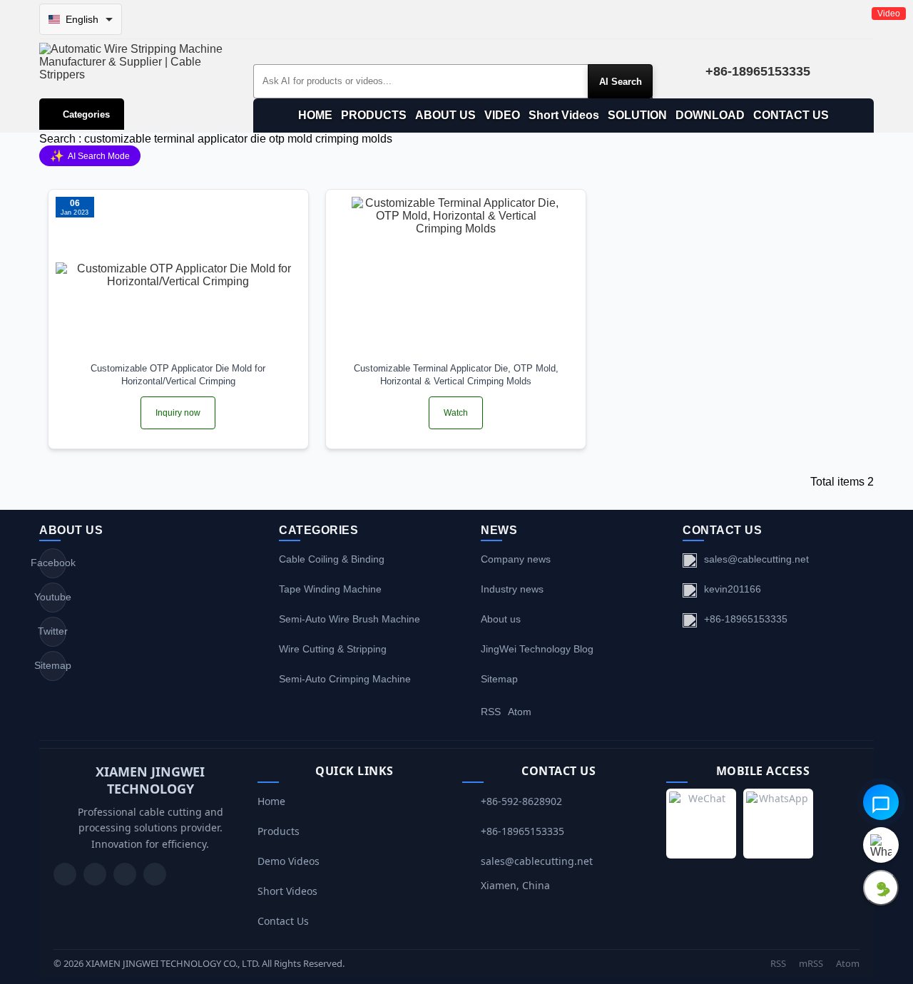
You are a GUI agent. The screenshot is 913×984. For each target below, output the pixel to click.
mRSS (811, 963)
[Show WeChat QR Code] (881, 888)
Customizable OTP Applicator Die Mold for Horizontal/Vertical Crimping (178, 374)
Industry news (512, 589)
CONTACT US (791, 115)
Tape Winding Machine (330, 589)
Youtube (52, 597)
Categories (86, 114)
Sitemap (52, 665)
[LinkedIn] (124, 874)
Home (271, 801)
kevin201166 (732, 589)
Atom (519, 711)
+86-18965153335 (745, 619)
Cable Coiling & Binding (331, 559)
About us (501, 619)
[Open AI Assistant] (881, 802)
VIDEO (502, 115)
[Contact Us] (154, 874)
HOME (315, 115)
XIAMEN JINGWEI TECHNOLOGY (150, 780)
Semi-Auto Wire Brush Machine (349, 619)
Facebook (52, 562)
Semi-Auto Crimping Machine (345, 679)
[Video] (455, 275)
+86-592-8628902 (521, 801)
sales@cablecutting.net (756, 559)
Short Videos (564, 115)
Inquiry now (177, 413)
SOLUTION (637, 115)
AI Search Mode (90, 156)
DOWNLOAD (710, 115)
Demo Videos (288, 861)
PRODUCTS (374, 115)
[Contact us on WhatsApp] (881, 845)
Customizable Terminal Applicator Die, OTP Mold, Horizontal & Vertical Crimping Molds (456, 374)
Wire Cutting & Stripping (333, 649)
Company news (516, 559)
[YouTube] (64, 874)
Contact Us (283, 921)
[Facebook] (94, 874)
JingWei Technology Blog (537, 649)
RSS (491, 711)
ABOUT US (445, 115)
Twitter (52, 631)
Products (278, 831)
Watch (456, 413)
